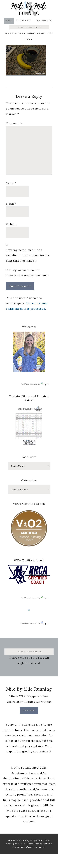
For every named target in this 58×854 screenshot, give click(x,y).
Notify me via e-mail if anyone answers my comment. (27, 272)
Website (11, 224)
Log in (42, 847)
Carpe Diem (33, 844)
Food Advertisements (29, 384)
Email (11, 203)
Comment (14, 123)
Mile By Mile (29, 8)
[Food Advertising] (29, 610)
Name (11, 183)
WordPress (31, 847)
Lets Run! (29, 710)
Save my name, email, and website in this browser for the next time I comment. (28, 255)
